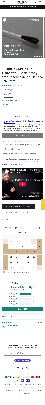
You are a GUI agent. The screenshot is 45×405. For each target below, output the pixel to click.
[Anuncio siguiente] (41, 11)
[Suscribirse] (38, 353)
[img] (6, 322)
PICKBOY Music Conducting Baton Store (20, 384)
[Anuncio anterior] (4, 11)
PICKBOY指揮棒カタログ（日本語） (18, 206)
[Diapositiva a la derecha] (27, 62)
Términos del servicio (17, 121)
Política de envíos (9, 123)
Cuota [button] (6, 219)
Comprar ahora (22, 135)
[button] (4, 2)
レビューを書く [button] (22, 309)
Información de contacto (26, 390)
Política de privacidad (34, 121)
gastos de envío (8, 96)
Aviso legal (40, 390)
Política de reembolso (33, 387)
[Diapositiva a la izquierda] (18, 62)
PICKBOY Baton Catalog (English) (18, 212)
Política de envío (24, 393)
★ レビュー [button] (43, 204)
